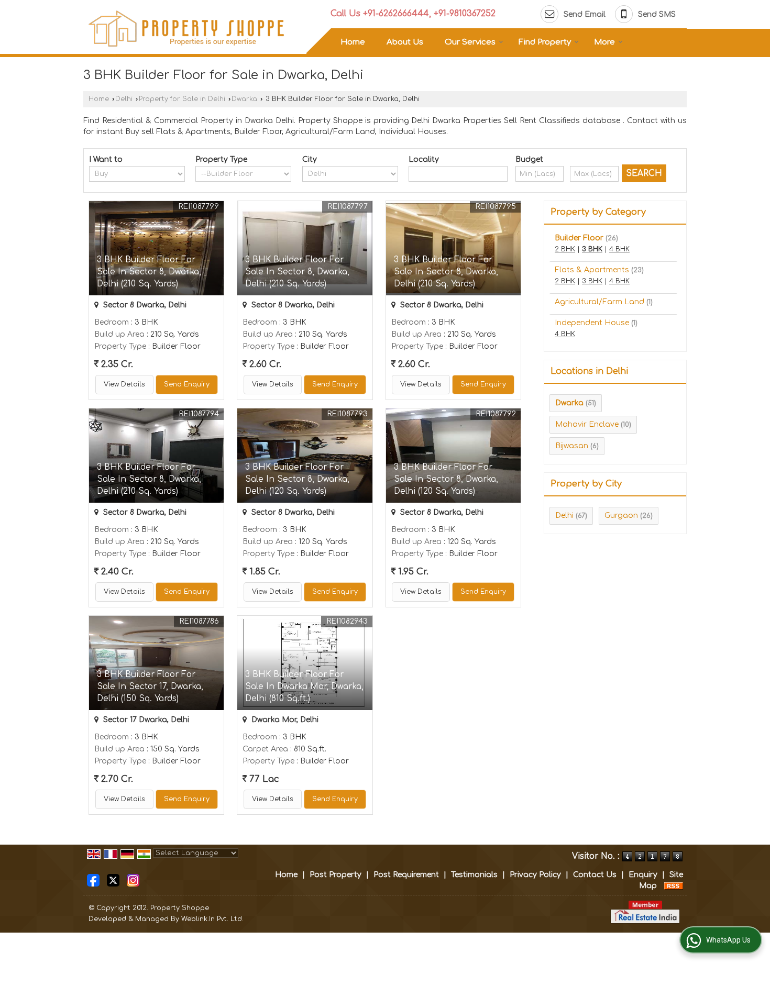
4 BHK (619, 249)
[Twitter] (113, 880)
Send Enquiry (187, 384)
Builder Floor (579, 238)
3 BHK (592, 249)
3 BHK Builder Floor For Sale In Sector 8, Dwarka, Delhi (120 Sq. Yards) (297, 479)
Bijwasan (571, 446)
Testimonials (474, 875)
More (604, 42)
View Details (124, 384)
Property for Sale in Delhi (182, 99)
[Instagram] (133, 880)
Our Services (470, 42)
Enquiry (643, 875)
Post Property (335, 875)
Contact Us (595, 875)
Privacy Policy (535, 875)
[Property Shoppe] (186, 28)
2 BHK (565, 249)
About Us (405, 42)
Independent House (592, 323)
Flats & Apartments (592, 270)
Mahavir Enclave (587, 424)
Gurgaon (621, 515)
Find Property (545, 42)
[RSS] (673, 886)
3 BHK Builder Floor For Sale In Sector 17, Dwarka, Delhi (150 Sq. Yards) (150, 686)
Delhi (124, 99)
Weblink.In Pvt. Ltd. (212, 919)
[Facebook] (93, 880)
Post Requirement (406, 875)
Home (352, 42)
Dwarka (244, 99)
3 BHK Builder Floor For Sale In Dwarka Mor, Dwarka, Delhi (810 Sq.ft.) (304, 686)
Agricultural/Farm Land (599, 302)
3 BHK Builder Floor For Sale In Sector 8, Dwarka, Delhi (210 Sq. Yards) (149, 272)
